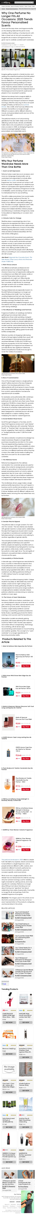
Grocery (29, 6)
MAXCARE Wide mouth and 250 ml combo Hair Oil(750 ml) (25, 1015)
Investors (19, 1206)
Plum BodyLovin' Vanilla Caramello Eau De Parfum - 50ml (23, 780)
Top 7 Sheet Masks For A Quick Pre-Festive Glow (23, 948)
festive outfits (11, 180)
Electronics (21, 6)
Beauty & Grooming (15, 6)
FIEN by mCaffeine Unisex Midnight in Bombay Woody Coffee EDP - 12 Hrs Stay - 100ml (24, 811)
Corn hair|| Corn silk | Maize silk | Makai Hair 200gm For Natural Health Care (9, 1085)
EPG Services (20, 1204)
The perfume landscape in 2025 (12, 860)
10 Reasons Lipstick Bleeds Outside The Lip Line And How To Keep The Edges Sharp (24, 971)
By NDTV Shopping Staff (23, 918)
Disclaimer (5, 1206)
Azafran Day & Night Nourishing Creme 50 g (24, 1120)
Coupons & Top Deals (6, 6)
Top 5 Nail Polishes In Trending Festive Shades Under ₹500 (23, 925)
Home (3, 8)
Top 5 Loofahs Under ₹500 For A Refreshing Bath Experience (24, 937)
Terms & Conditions (12, 1207)
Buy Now (9, 1022)
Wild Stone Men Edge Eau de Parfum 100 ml (23, 687)
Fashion (26, 6)
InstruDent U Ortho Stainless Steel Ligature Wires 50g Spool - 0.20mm (25, 1050)
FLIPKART (18, 1201)
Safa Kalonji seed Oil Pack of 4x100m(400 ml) (8, 1120)
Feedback (12, 1206)
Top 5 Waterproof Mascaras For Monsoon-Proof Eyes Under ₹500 (23, 959)
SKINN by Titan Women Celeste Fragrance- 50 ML (23, 840)
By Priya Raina (23, 1186)
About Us (7, 1204)
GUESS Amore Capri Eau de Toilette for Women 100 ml (24, 749)
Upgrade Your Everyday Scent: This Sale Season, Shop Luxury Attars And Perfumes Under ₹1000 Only (17, 259)
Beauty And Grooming (12, 8)
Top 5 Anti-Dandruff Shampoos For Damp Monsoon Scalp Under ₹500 (22, 913)
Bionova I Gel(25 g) (9, 1048)
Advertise (13, 1204)
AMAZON (12, 1201)
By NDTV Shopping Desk (8, 43)
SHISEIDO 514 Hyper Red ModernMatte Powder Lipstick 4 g (9, 1155)
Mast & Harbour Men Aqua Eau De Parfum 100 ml (24, 656)
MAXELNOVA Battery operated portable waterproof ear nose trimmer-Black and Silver (25, 1155)
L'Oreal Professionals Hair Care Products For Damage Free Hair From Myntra (24, 1182)
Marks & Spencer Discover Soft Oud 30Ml (24, 718)
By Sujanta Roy (20, 941)
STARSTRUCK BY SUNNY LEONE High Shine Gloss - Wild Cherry (9, 1015)
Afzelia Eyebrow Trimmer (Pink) (24, 1084)
